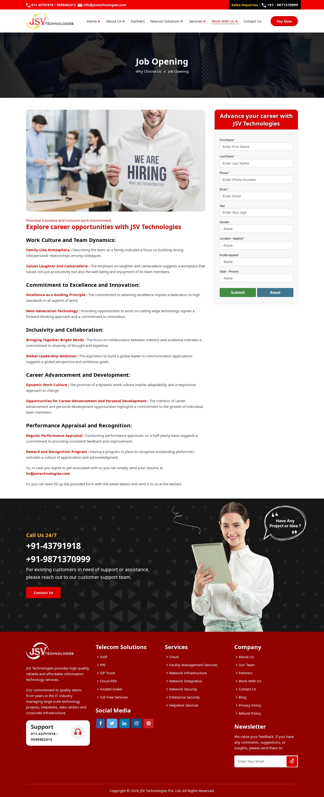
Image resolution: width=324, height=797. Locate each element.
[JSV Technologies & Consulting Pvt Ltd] (50, 21)
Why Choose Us (148, 71)
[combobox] (256, 229)
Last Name (228, 156)
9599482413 (66, 5)
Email (223, 189)
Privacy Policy (250, 705)
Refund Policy (250, 713)
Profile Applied (229, 255)
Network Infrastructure (188, 672)
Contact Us (252, 21)
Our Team (247, 664)
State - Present (229, 271)
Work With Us (223, 21)
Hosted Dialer (111, 689)
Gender (224, 222)
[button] (238, 292)
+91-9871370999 (58, 559)
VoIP (103, 656)
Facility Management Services (193, 664)
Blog (242, 697)
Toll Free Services (114, 697)
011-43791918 (42, 5)
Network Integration (185, 681)
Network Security (183, 689)
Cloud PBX (108, 681)
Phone (224, 173)
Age (222, 206)
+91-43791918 (53, 545)
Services (195, 21)
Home (92, 21)
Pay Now (284, 21)
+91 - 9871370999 (282, 4)
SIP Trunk (107, 672)
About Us (113, 21)
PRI (102, 664)
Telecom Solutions (165, 21)
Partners (138, 21)
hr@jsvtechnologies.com (48, 473)
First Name (227, 140)
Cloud (174, 656)
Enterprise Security (184, 697)
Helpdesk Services (184, 705)
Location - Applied (232, 238)
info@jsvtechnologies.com (104, 5)
